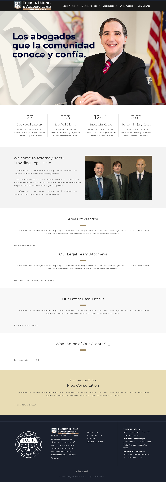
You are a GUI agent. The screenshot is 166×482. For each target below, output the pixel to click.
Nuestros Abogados (90, 6)
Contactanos (144, 6)
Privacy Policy (83, 471)
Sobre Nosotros (70, 6)
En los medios (126, 6)
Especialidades (109, 6)
